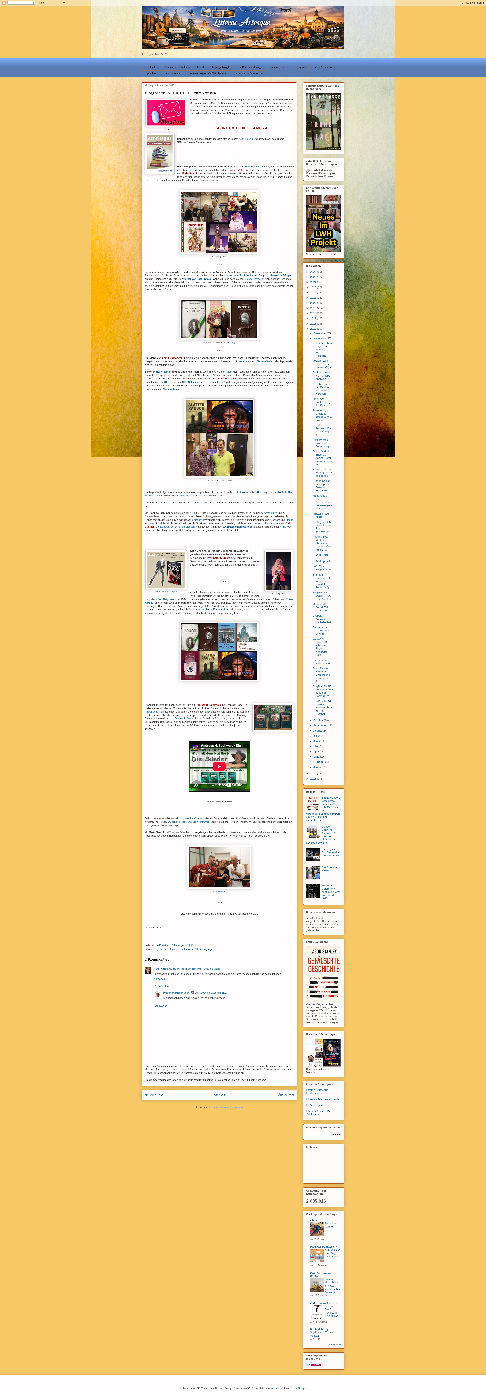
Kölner (283, 526)
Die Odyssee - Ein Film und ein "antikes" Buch (331, 852)
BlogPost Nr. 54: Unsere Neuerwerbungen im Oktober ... (322, 707)
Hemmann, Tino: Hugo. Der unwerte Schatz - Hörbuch (323, 349)
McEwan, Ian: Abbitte (321, 515)
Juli (315, 735)
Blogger (301, 1388)
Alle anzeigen (335, 1344)
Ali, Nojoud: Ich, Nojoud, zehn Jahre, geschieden (322, 527)
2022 (313, 292)
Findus (289, 519)
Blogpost (173, 949)
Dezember (320, 333)
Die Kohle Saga (184, 718)
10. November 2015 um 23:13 (211, 992)
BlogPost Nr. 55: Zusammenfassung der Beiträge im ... (323, 691)
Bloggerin (198, 519)
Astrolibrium (270, 512)
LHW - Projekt (314, 1105)
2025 (313, 276)
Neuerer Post (154, 1095)
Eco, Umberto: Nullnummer (321, 661)
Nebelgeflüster (265, 361)
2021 (313, 297)
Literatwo (182, 516)
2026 (313, 271)
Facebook (222, 891)
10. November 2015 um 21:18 (204, 968)
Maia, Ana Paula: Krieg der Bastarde (322, 402)
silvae (314, 1220)
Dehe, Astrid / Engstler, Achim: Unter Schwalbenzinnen (322, 458)
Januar (318, 767)
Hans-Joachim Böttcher (240, 275)
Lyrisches (151, 73)
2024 (313, 282)
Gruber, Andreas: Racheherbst (322, 619)
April (316, 751)
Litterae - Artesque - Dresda (322, 1099)
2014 (313, 773)
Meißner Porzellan (254, 278)
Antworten (159, 978)
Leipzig (249, 138)
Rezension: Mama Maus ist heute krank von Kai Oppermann (332, 1286)
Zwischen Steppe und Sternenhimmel (188, 821)
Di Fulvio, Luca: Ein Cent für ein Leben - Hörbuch (322, 388)
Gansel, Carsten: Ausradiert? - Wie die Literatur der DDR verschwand (321, 834)
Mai (316, 746)
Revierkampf (245, 361)
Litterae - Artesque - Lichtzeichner (318, 1091)
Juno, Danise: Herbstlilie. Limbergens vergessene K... (321, 675)
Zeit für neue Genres (323, 1302)
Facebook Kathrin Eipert (166, 591)
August (318, 730)
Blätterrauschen (199, 502)
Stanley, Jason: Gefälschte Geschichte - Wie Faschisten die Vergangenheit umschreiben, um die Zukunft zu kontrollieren (323, 809)
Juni (316, 741)
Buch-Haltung (319, 1329)
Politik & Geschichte (324, 67)
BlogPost (301, 67)
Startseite (151, 67)
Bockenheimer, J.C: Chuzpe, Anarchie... (322, 375)
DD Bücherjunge (203, 949)
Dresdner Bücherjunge (176, 992)
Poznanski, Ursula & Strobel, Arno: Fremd (322, 415)
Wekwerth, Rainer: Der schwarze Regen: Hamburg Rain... (321, 646)
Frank (229, 371)
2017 (313, 318)
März (316, 756)
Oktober (318, 720)
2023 (313, 287)
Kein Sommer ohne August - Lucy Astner (332, 1253)
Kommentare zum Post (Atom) (226, 1107)
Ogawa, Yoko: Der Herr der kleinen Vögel (322, 364)
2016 (313, 323)
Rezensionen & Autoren (177, 67)
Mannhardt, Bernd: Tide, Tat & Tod (321, 607)
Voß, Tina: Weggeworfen (322, 568)
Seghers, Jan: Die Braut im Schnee (321, 630)
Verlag (232, 342)
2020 (313, 302)
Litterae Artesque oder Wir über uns (207, 73)
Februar (318, 761)
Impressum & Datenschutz (248, 73)
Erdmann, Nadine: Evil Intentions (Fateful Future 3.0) (321, 581)
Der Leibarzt (162, 526)
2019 (313, 308)
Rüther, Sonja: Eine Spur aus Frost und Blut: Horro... (322, 485)
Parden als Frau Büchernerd (170, 968)
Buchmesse (186, 949)
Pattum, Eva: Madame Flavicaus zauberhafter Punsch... (322, 543)
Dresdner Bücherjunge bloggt (213, 67)
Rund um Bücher (279, 67)
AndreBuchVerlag (154, 711)
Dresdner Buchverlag (191, 495)
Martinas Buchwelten (323, 1246)
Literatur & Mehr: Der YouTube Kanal (318, 1113)
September (320, 725)
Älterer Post (286, 1095)
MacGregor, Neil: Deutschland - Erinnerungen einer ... (322, 502)
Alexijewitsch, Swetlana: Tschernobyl (321, 443)
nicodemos (276, 1388)
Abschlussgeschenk (269, 523)
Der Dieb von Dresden (182, 526)
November (320, 338)
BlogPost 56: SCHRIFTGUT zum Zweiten (323, 595)
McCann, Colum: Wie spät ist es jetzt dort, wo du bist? (331, 892)
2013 (313, 778)
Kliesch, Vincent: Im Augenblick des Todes (322, 472)
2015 (313, 328)
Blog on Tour (160, 949)
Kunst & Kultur (172, 73)
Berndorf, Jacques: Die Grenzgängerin (322, 429)
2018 (313, 313)
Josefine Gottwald (194, 818)
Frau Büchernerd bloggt (249, 67)
